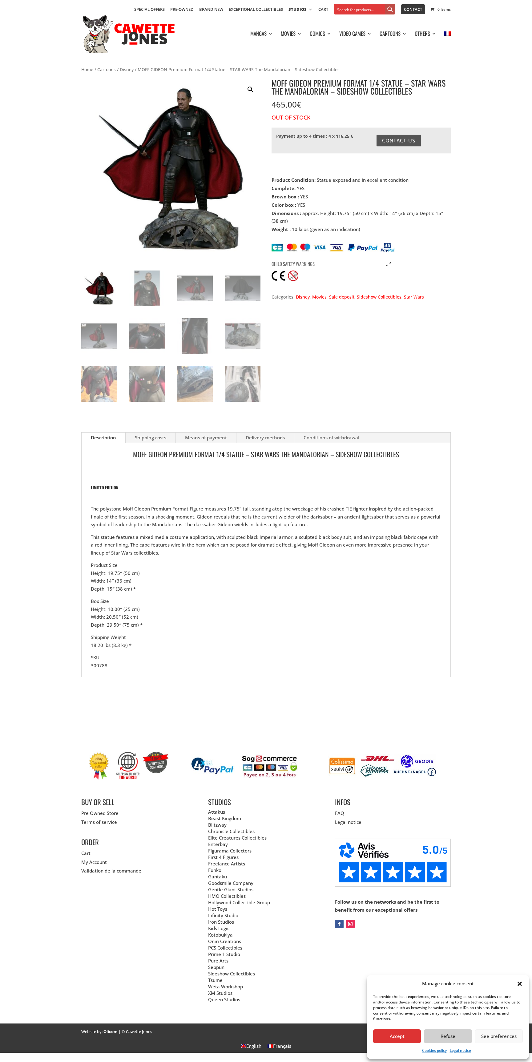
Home (87, 69)
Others (422, 34)
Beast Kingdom (224, 818)
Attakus (216, 812)
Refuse (448, 1036)
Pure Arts (218, 961)
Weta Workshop (225, 986)
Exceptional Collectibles (256, 9)
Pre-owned (182, 9)
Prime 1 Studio (224, 954)
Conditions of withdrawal (331, 437)
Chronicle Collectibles (231, 831)
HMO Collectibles (227, 896)
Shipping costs (150, 437)
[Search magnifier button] (390, 9)
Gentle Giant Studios (230, 889)
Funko (214, 870)
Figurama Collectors (230, 851)
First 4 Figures (223, 857)
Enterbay (218, 844)
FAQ (339, 813)
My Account (94, 862)
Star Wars (414, 297)
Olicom (110, 1031)
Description (103, 437)
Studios (297, 9)
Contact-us (398, 140)
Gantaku (217, 876)
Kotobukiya (220, 935)
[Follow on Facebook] (339, 924)
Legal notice (460, 1050)
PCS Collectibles (225, 948)
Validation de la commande (111, 871)
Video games (352, 34)
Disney (127, 69)
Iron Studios (221, 922)
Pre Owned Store (100, 813)
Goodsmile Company (230, 883)
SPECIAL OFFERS (149, 9)
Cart (323, 9)
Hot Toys (217, 909)
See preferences (499, 1036)
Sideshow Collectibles (379, 297)
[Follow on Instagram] (350, 924)
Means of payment (206, 437)
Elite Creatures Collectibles (237, 838)
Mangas (258, 34)
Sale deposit (341, 297)
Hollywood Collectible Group (239, 902)
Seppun (216, 967)
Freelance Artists (226, 864)
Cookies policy (434, 1050)
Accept (397, 1036)
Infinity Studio (223, 915)
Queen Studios (224, 999)
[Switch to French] (447, 42)
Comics (317, 34)
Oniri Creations (224, 941)
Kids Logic (218, 928)
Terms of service (99, 822)
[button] (520, 984)
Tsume (215, 980)
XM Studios (220, 993)
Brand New (211, 9)
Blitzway (217, 825)
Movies (288, 34)
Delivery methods (265, 437)
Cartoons (390, 34)
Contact (413, 9)
